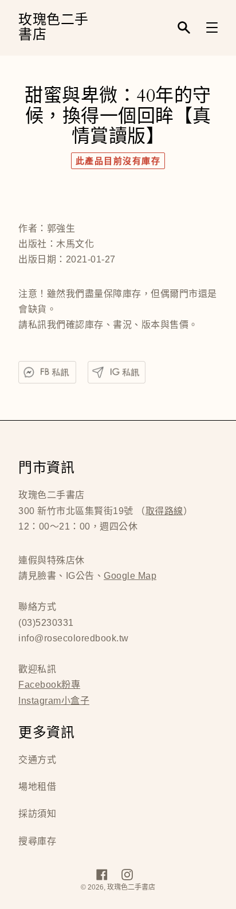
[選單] (212, 27)
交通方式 (37, 760)
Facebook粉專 (49, 684)
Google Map (130, 576)
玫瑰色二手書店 (53, 28)
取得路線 (164, 511)
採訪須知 (37, 813)
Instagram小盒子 (53, 701)
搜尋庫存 (37, 841)
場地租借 (37, 787)
